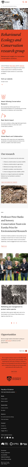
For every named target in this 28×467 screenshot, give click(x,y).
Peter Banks (12, 65)
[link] (9, 6)
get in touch (8, 340)
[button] (23, 2)
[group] (14, 302)
